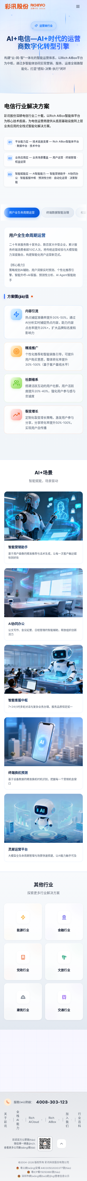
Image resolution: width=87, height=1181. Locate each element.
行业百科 (79, 1120)
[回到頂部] (61, 1143)
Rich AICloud (34, 1119)
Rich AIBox (52, 1119)
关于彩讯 (5, 1120)
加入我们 (67, 1120)
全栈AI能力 (17, 1120)
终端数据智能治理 (57, 212)
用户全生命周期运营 (22, 212)
